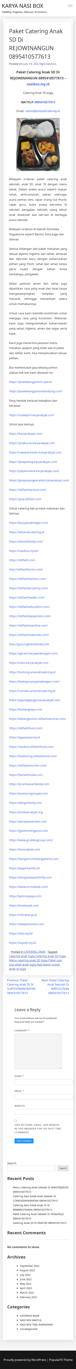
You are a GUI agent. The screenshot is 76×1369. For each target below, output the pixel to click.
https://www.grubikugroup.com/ (31, 840)
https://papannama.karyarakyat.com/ (34, 471)
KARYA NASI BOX (22, 5)
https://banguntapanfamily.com (30, 877)
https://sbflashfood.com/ (26, 728)
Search (11, 1163)
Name (19, 1076)
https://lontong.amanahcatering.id (32, 672)
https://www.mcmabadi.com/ (28, 887)
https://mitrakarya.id (23, 915)
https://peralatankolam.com (28, 821)
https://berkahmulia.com (25, 775)
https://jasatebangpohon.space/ (30, 382)
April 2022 (26, 1288)
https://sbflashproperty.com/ (28, 588)
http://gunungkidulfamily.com (29, 644)
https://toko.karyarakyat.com (28, 663)
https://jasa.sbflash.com (25, 499)
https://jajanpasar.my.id (24, 737)
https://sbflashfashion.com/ (27, 579)
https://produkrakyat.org (26, 812)
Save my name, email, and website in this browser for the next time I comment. (37, 1128)
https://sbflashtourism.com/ (28, 765)
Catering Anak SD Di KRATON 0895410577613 (39, 1223)
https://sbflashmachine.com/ (28, 625)
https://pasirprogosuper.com (28, 793)
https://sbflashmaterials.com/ (29, 635)
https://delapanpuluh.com (26, 924)
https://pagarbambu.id (24, 868)
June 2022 (26, 1279)
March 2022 (27, 1292)
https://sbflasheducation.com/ (29, 607)
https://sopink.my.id (22, 943)
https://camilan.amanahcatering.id (32, 691)
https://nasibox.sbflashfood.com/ (31, 747)
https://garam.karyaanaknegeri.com (33, 653)
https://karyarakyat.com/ (25, 434)
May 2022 (25, 1283)
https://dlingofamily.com (25, 803)
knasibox (50, 64)
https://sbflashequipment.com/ (30, 616)
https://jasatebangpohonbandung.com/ (35, 391)
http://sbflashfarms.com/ (26, 569)
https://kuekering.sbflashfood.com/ (33, 756)
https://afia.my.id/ (21, 933)
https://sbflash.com (22, 560)
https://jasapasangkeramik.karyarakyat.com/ (39, 480)
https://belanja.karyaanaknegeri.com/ (34, 681)
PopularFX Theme (61, 1360)
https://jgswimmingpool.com (28, 831)
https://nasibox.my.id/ (23, 551)
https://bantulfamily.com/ (26, 541)
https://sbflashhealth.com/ (27, 597)
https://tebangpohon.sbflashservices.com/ (37, 719)
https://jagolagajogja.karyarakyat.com (34, 700)
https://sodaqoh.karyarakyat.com (31, 415)
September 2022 (29, 1266)
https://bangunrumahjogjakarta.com (34, 859)
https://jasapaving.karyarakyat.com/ (33, 462)
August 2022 (27, 1270)
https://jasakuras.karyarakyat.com (32, 443)
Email (19, 1091)
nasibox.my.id (38, 84)
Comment (22, 1030)
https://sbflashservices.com (27, 490)
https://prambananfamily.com (29, 784)
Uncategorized (28, 1329)
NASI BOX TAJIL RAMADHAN (36, 1324)
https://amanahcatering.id (26, 532)
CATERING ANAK (35, 952)
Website (19, 1105)
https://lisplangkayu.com (25, 709)
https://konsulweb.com (24, 849)
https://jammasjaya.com (25, 896)
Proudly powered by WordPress (25, 1360)
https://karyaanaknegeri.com (28, 523)
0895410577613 (44, 102)
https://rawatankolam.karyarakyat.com (35, 452)
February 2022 (28, 1297)
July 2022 (25, 1275)
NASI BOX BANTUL (31, 1320)
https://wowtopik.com (24, 905)
